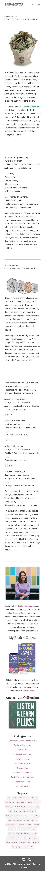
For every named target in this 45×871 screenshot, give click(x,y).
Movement (34, 820)
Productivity (32, 829)
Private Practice (22, 829)
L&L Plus (19, 820)
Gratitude (33, 811)
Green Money (10, 16)
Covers (30, 802)
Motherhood (22, 768)
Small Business (11, 838)
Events (37, 807)
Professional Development (22, 777)
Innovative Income (22, 758)
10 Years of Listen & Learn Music (22, 740)
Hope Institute (35, 816)
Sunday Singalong (24, 842)
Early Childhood (20, 807)
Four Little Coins (32, 106)
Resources (19, 833)
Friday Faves (24, 811)
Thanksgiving (16, 847)
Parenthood (20, 824)
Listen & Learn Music (19, 19)
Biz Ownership (17, 798)
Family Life (22, 749)
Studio (8, 842)
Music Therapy (10, 824)
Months (26, 820)
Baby (9, 798)
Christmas (35, 798)
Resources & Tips (22, 781)
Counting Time (20, 802)
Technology (35, 842)
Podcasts (36, 824)
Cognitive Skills (9, 802)
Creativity (37, 802)
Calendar (26, 798)
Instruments (11, 820)
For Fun (16, 811)
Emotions (30, 807)
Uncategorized (32, 19)
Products (11, 833)
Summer (14, 842)
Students (35, 838)
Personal (28, 824)
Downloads (9, 807)
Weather (30, 847)
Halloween (25, 816)
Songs (29, 838)
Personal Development (22, 772)
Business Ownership (22, 745)
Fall (10, 811)
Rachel (9, 19)
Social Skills (21, 838)
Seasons (26, 833)
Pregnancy (12, 829)
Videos (24, 847)
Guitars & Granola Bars (22, 754)
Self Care (33, 833)
